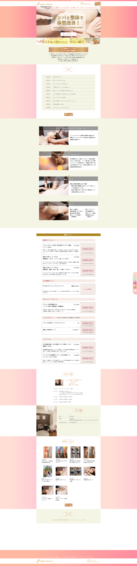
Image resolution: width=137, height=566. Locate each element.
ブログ (77, 7)
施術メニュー (58, 7)
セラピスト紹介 (66, 7)
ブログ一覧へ (68, 505)
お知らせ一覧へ (68, 114)
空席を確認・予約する (88, 249)
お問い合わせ (97, 3)
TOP (44, 7)
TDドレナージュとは (50, 7)
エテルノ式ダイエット (89, 7)
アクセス (82, 7)
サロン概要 (72, 7)
